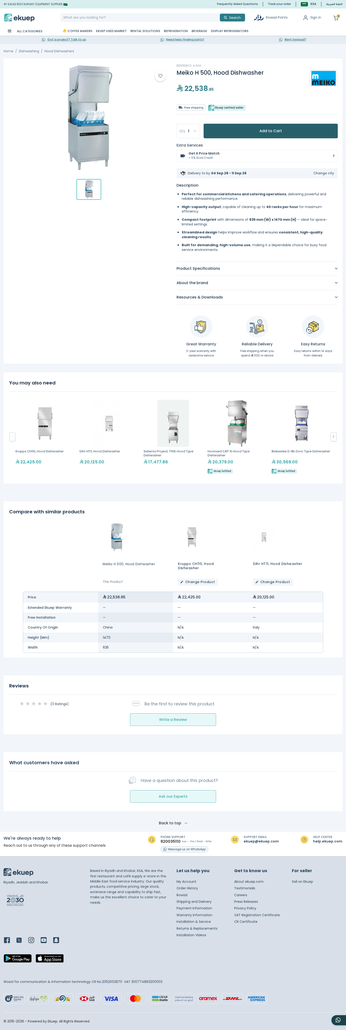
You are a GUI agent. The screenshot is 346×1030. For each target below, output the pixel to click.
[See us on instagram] (34, 940)
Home (8, 51)
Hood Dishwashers (59, 51)
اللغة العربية (334, 4)
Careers (240, 895)
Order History (187, 888)
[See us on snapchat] (59, 940)
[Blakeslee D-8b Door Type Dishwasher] (301, 436)
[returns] (313, 326)
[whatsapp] (338, 1020)
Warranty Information (194, 915)
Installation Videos (191, 935)
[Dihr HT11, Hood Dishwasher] (109, 436)
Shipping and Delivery (194, 901)
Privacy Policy (245, 908)
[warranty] (201, 326)
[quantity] (188, 131)
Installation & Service (194, 921)
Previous (12, 436)
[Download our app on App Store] (50, 960)
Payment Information (194, 908)
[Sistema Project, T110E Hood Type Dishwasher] (173, 436)
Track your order (279, 4)
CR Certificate (245, 921)
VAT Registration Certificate (257, 915)
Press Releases (246, 901)
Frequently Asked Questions (237, 4)
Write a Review (173, 719)
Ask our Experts (173, 796)
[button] (308, 4)
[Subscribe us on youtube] (46, 940)
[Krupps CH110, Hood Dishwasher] (45, 436)
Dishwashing (29, 51)
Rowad (182, 895)
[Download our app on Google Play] (18, 960)
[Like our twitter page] (22, 940)
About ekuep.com (249, 881)
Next (333, 436)
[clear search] (218, 17)
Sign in (315, 17)
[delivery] (257, 326)
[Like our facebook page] (10, 940)
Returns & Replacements (197, 928)
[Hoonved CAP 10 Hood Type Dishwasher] (237, 436)
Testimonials (244, 888)
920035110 (171, 841)
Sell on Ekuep (302, 881)
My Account (186, 881)
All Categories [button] (29, 31)
